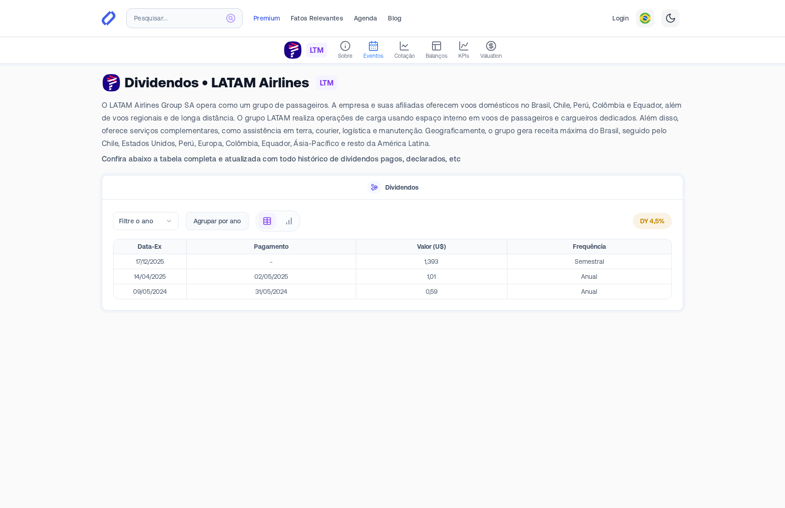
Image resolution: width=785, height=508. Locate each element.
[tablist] (392, 188)
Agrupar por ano (217, 221)
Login (620, 18)
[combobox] (184, 18)
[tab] (392, 188)
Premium (266, 18)
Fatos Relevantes (317, 18)
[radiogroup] (278, 221)
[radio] (267, 221)
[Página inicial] (108, 18)
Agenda (365, 18)
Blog (394, 18)
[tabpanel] (392, 255)
